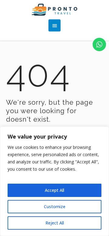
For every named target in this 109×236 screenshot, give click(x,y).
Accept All (54, 190)
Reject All (54, 223)
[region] (54, 181)
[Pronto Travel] (55, 9)
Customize (54, 206)
